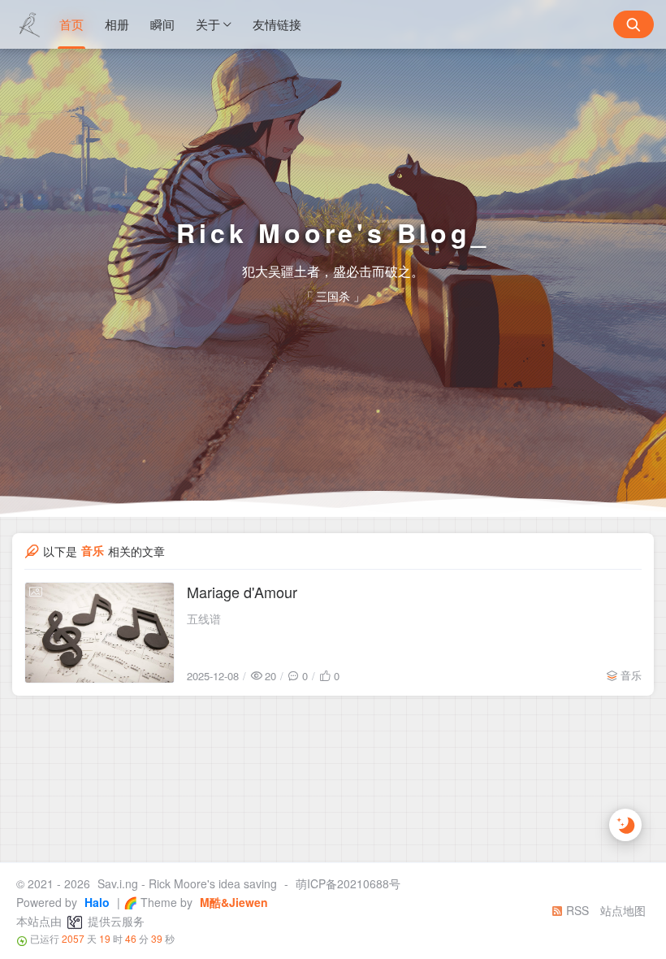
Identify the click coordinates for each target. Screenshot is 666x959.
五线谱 (204, 618)
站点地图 (623, 910)
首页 (71, 24)
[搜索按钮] (633, 24)
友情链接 (277, 24)
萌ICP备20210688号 (348, 883)
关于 (208, 24)
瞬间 (162, 24)
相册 (117, 24)
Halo (95, 902)
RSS (576, 910)
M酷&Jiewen (232, 902)
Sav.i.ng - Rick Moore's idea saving (187, 883)
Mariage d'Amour (242, 591)
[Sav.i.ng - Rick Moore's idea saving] (28, 24)
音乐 (631, 675)
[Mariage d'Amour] (99, 632)
